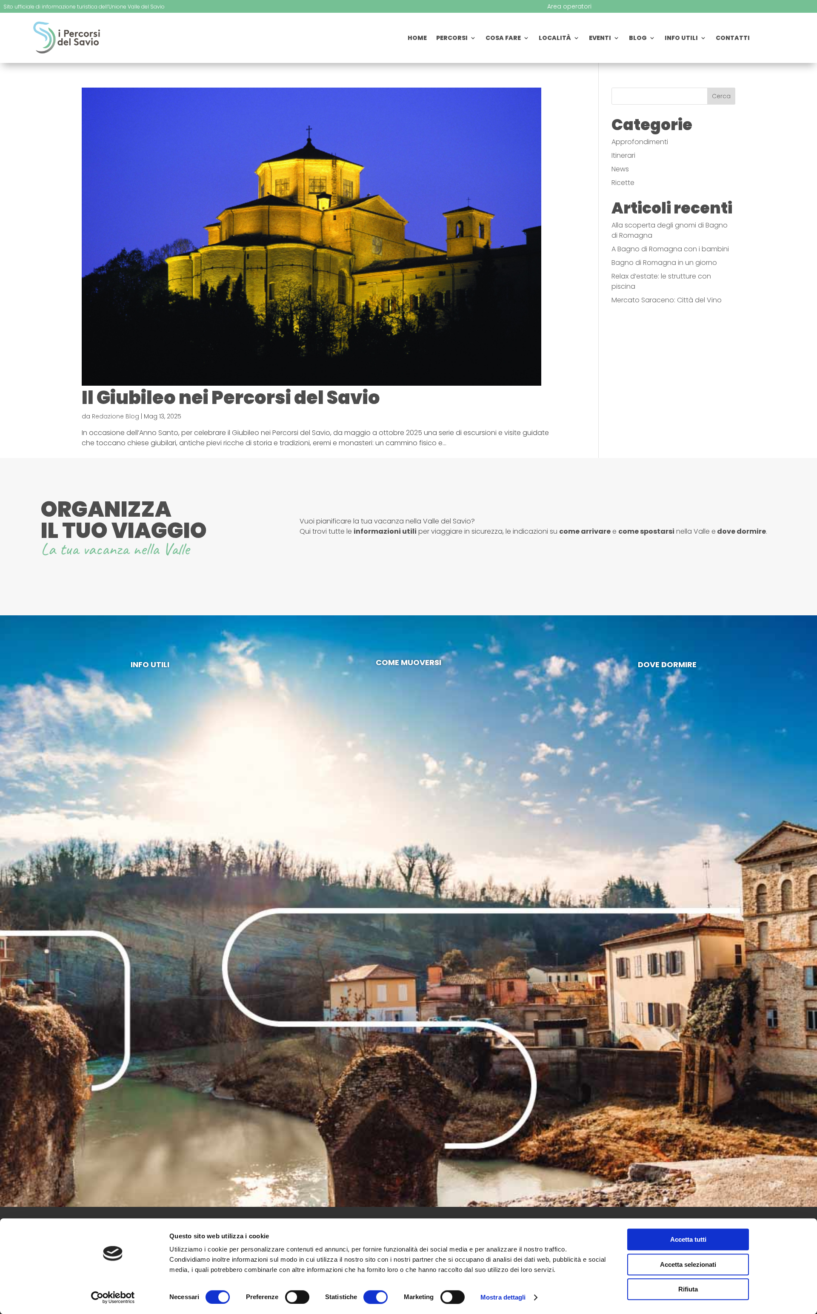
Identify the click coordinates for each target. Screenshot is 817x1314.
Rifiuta (688, 1289)
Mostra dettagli (503, 1297)
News (620, 169)
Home (417, 38)
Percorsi (452, 38)
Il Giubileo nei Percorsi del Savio (231, 397)
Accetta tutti (688, 1239)
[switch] (297, 1297)
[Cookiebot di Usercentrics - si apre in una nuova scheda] (113, 1297)
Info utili (681, 38)
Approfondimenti (639, 142)
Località (555, 38)
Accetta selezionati (688, 1264)
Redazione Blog (115, 416)
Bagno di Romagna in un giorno (664, 262)
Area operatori (569, 7)
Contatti (733, 38)
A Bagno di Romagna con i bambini (670, 249)
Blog (638, 38)
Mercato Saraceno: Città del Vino (666, 300)
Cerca (721, 96)
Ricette (622, 183)
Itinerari (623, 155)
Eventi (600, 38)
